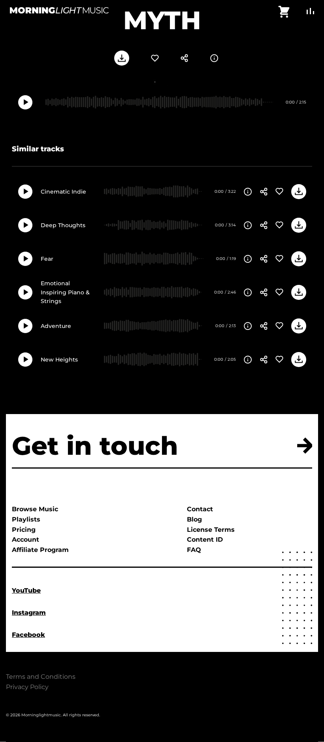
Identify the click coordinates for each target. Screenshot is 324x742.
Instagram (29, 612)
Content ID (205, 539)
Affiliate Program (40, 550)
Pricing (24, 529)
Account (25, 539)
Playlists (26, 519)
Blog (194, 519)
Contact (200, 509)
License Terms (211, 529)
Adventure (56, 326)
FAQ (194, 550)
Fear (47, 258)
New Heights (59, 359)
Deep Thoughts (63, 225)
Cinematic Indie (63, 191)
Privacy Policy (27, 687)
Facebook (28, 634)
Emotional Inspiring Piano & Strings (65, 292)
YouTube (26, 590)
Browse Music (35, 509)
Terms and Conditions (40, 676)
